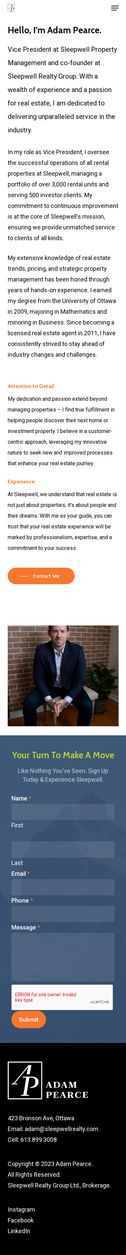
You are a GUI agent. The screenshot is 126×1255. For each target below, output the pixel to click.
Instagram (21, 1209)
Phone (22, 900)
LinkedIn (19, 1231)
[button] (115, 8)
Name (21, 798)
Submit (29, 1019)
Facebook (21, 1220)
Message (25, 927)
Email (20, 873)
